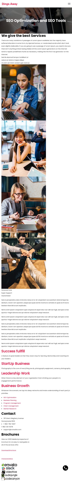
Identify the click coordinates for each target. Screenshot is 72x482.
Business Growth (15, 385)
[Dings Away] (9, 4)
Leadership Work (15, 373)
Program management (12, 403)
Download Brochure (8, 450)
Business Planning (10, 400)
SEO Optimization (10, 397)
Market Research (10, 409)
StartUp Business (15, 363)
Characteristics (7, 459)
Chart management (11, 406)
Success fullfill (13, 351)
